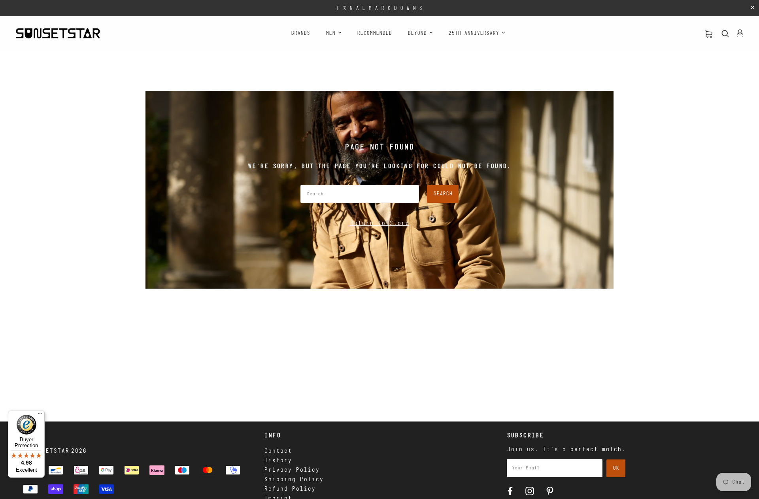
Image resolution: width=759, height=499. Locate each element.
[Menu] (40, 415)
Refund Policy (289, 489)
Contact (278, 451)
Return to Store (379, 223)
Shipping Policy (293, 479)
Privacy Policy (291, 470)
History (278, 460)
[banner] (58, 33)
